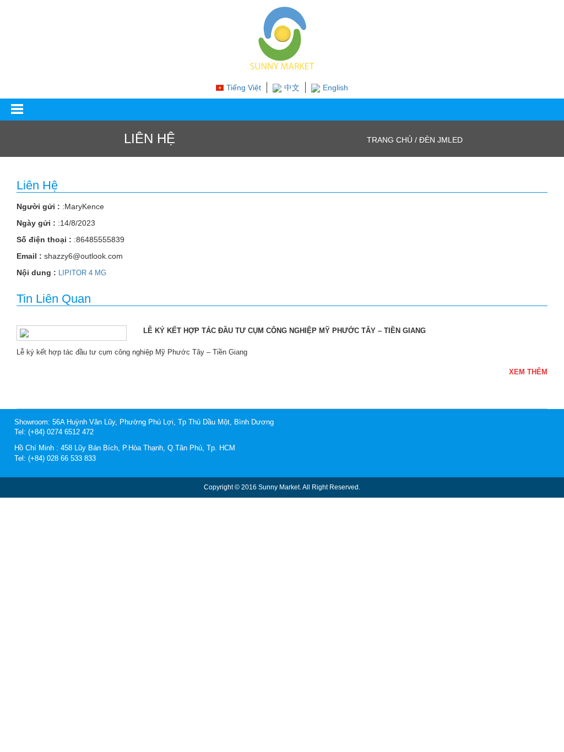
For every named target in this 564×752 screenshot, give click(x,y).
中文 (292, 87)
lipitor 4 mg (82, 273)
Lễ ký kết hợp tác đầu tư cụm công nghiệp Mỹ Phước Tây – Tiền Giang (284, 330)
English (335, 87)
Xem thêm (528, 372)
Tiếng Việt (243, 87)
